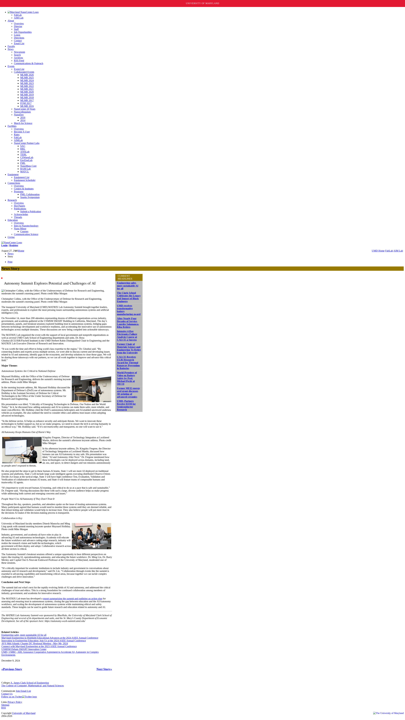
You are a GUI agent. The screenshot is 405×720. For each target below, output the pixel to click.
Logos (17, 35)
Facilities (12, 126)
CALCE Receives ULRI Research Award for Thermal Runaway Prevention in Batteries (128, 363)
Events (11, 66)
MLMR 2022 (27, 86)
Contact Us (6, 693)
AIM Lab (18, 17)
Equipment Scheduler (24, 180)
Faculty (11, 46)
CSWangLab (26, 157)
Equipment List (21, 177)
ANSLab (24, 151)
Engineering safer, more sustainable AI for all (23, 635)
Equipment (13, 174)
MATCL (24, 171)
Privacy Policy (15, 702)
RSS (3, 707)
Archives (18, 57)
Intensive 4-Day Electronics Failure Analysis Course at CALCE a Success (127, 335)
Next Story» (104, 669)
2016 (22, 117)
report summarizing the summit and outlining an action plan (72, 598)
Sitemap (5, 705)
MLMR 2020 (27, 92)
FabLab (18, 15)
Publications (20, 208)
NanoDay (19, 114)
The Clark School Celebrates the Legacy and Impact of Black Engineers (129, 297)
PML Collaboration (30, 194)
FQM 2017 (25, 103)
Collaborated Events (24, 72)
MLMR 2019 (27, 94)
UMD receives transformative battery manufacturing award (128, 310)
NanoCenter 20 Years (24, 109)
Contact (18, 40)
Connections (14, 183)
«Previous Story (11, 669)
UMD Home (378, 250)
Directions (19, 37)
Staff (16, 29)
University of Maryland (202, 3)
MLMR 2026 (27, 74)
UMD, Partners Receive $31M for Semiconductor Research (126, 405)
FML (22, 163)
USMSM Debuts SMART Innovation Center (23, 649)
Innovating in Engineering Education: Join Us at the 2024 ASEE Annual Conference (43, 640)
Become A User (22, 131)
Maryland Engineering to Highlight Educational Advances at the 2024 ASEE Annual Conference (49, 637)
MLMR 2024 (27, 80)
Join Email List (23, 691)
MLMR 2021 (27, 89)
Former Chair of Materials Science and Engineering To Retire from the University (129, 348)
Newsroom (19, 52)
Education (13, 220)
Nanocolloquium (22, 111)
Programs (18, 191)
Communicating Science (26, 234)
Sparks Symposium (30, 197)
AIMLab (18, 140)
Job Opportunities (23, 32)
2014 (22, 120)
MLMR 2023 (27, 83)
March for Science (23, 123)
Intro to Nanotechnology (26, 225)
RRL (22, 148)
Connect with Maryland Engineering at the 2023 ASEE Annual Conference (39, 646)
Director (18, 26)
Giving (11, 237)
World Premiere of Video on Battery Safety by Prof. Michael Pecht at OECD (127, 378)
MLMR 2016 (27, 106)
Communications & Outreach (28, 63)
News (10, 49)
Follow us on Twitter (11, 696)
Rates (16, 134)
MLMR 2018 (27, 97)
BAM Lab (25, 168)
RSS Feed (19, 60)
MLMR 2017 (27, 100)
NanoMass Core (28, 166)
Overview (19, 23)
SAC (22, 146)
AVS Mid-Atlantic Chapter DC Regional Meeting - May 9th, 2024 (34, 643)
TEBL (23, 154)
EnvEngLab (26, 160)
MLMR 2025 (27, 77)
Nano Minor (20, 228)
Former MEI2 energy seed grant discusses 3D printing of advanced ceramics (128, 392)
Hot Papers (19, 205)
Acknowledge (21, 214)
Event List (19, 69)
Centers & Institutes (24, 188)
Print (10, 261)
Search (17, 54)
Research (12, 200)
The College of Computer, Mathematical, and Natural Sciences (32, 685)
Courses (24, 231)
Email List (19, 43)
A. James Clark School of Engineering (29, 682)
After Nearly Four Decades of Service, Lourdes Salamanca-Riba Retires (128, 322)
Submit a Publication (30, 211)
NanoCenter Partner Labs (26, 143)
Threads (18, 217)
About (11, 20)
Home (21, 250)
